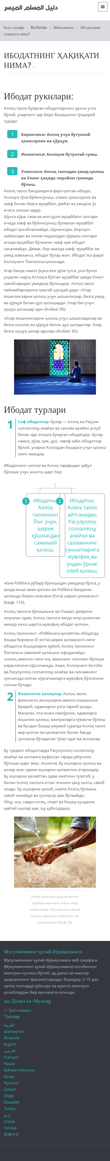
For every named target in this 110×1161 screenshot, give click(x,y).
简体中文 (11, 1134)
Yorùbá (10, 1127)
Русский (11, 1082)
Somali (10, 1089)
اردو (7, 1115)
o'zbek (9, 1121)
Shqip (9, 1095)
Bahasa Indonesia (19, 1069)
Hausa (9, 1063)
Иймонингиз (63, 28)
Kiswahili (11, 1102)
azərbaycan (14, 1031)
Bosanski (12, 1037)
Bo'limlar (39, 28)
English (10, 1044)
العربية (9, 1024)
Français (11, 1057)
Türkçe (10, 1108)
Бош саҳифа (14, 28)
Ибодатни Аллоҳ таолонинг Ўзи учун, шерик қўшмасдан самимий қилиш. (45, 525)
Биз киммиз (20, 1010)
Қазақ (9, 1076)
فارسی (9, 1050)
